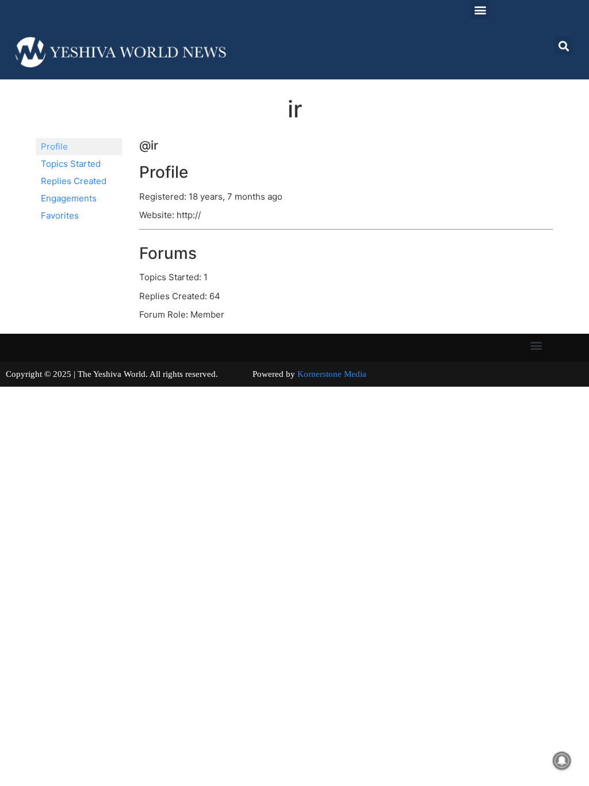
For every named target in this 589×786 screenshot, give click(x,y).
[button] (480, 9)
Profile (54, 146)
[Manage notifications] (562, 760)
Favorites (60, 215)
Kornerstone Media (331, 374)
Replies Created (73, 180)
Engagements (69, 198)
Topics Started (71, 163)
